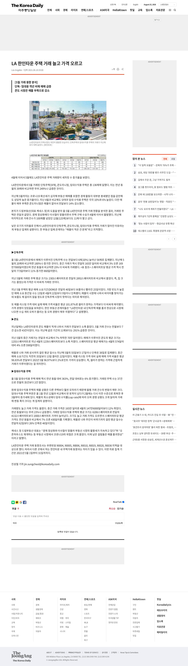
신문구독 (113, 4)
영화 (86, 609)
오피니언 (15, 635)
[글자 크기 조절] (113, 69)
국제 (13, 631)
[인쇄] (118, 69)
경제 (65, 10)
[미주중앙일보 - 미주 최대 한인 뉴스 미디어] (27, 8)
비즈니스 (39, 626)
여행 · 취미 (64, 618)
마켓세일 (136, 631)
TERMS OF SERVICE (91, 652)
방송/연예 (88, 604)
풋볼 (86, 631)
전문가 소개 (113, 613)
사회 (57, 10)
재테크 (38, 618)
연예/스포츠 (87, 10)
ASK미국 (104, 10)
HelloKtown (120, 10)
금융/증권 (39, 613)
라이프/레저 (65, 604)
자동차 (38, 631)
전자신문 (124, 4)
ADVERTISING (60, 652)
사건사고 (15, 609)
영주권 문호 (113, 622)
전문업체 (136, 622)
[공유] (122, 69)
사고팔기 (136, 626)
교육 (140, 10)
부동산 (38, 622)
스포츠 (86, 613)
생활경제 (39, 609)
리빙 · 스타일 (65, 622)
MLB (86, 622)
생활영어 (161, 615)
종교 (61, 613)
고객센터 (114, 652)
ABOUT (49, 652)
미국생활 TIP (113, 618)
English (135, 4)
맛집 (134, 635)
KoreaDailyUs (164, 604)
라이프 (74, 10)
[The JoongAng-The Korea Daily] (21, 656)
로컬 (173, 158)
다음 (174, 239)
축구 (86, 640)
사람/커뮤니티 (17, 613)
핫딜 (132, 10)
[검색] (175, 10)
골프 (86, 635)
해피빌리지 (162, 632)
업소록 (149, 10)
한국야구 (87, 618)
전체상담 (112, 604)
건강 (61, 609)
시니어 (62, 631)
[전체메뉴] (170, 10)
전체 (49, 10)
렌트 (134, 609)
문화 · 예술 (64, 626)
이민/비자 (15, 618)
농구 (86, 626)
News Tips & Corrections (129, 652)
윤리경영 (105, 652)
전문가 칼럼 (113, 609)
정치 (13, 626)
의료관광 (160, 10)
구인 (134, 604)
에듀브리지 (162, 610)
